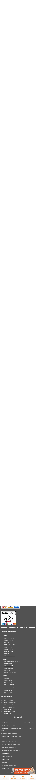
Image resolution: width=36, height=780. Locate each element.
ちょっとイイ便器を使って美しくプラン (11, 744)
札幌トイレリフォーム (9, 638)
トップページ (4, 778)
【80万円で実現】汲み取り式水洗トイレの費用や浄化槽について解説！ (17, 722)
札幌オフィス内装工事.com (9, 707)
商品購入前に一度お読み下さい (9, 765)
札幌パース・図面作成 (8, 700)
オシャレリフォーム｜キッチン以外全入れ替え (11, 736)
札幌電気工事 (7, 678)
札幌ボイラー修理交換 (9, 684)
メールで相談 (22, 778)
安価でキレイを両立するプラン (9, 742)
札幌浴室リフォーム (8, 640)
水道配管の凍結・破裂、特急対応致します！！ (12, 750)
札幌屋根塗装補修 (8, 663)
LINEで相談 (13, 778)
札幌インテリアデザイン (9, 656)
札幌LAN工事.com (7, 709)
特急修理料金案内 (6, 753)
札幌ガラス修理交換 (8, 668)
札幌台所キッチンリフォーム (10, 647)
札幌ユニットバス (8, 642)
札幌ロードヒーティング (9, 644)
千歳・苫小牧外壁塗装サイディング (12, 661)
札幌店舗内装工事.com (8, 713)
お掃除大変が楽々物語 (7, 756)
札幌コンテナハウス (8, 692)
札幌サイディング (8, 670)
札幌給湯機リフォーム (9, 651)
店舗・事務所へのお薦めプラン (9, 747)
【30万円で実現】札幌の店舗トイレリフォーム (12, 725)
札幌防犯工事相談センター (10, 680)
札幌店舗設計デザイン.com (9, 711)
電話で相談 (31, 778)
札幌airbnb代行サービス (8, 704)
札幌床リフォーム (8, 653)
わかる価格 (4, 762)
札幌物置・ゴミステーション (10, 672)
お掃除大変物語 (5, 759)
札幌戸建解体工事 (8, 690)
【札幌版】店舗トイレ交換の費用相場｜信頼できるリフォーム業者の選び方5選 (17, 729)
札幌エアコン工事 (8, 682)
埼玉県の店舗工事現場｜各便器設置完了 (10, 733)
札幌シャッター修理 (8, 666)
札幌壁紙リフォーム (8, 649)
